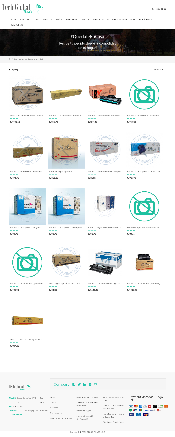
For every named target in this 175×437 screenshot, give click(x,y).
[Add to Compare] (162, 9)
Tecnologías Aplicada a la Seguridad (113, 415)
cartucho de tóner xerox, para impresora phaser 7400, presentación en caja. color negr (27, 283)
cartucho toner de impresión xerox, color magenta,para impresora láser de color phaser (27, 171)
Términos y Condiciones (113, 422)
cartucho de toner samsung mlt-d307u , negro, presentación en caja (105, 283)
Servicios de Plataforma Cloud (113, 399)
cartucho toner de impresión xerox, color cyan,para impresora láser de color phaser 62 (144, 116)
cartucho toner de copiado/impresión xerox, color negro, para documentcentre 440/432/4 (105, 171)
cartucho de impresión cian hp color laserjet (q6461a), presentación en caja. (66, 228)
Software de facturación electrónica (87, 404)
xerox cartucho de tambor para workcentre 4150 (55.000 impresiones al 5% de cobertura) (27, 116)
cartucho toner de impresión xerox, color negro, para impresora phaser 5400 (105, 116)
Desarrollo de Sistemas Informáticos (113, 407)
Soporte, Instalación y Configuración (85, 417)
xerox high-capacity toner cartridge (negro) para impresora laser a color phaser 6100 (66, 283)
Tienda (53, 402)
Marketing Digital (83, 410)
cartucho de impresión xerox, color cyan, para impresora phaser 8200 (144, 171)
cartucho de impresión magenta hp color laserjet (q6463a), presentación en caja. (27, 228)
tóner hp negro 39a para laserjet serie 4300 (105, 228)
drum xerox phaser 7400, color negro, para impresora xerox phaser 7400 (144, 228)
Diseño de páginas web (87, 397)
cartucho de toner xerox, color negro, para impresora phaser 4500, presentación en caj (144, 283)
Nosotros (54, 407)
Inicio (52, 397)
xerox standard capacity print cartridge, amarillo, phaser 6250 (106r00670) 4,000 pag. (27, 339)
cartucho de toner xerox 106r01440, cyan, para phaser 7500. (66, 116)
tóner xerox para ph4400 (61, 171)
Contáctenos (56, 413)
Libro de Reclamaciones (61, 418)
